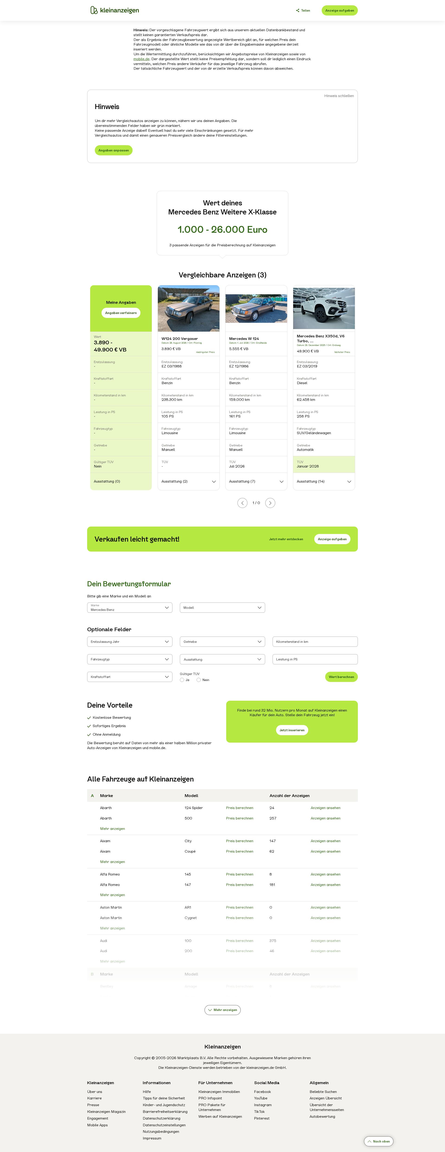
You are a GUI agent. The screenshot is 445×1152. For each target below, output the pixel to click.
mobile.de (141, 59)
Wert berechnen (341, 677)
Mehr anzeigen (112, 828)
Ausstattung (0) (107, 481)
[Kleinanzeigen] (114, 10)
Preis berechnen (239, 808)
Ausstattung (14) (310, 481)
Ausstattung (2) (175, 481)
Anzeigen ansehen (325, 808)
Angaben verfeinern (121, 313)
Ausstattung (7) (242, 481)
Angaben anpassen (114, 150)
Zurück (247, 503)
